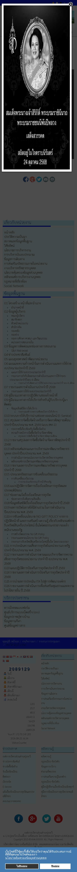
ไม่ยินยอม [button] (21, 866)
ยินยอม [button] (55, 866)
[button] (70, 4)
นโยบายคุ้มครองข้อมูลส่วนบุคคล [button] (26, 857)
